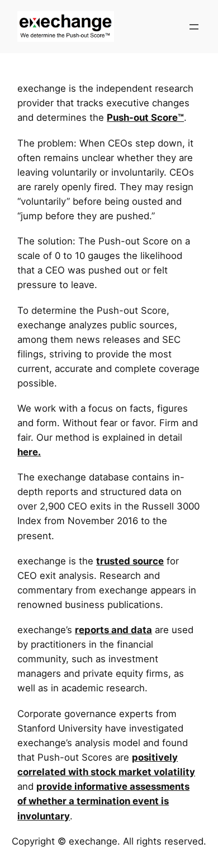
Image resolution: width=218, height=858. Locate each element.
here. (29, 452)
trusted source (130, 561)
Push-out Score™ (145, 117)
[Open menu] (194, 27)
